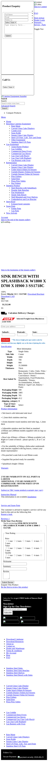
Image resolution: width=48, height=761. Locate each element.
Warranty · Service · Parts (40, 23)
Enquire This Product (9, 585)
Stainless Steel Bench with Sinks (19, 675)
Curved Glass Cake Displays (17, 737)
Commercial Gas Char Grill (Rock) (20, 719)
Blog (8, 655)
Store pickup (39, 18)
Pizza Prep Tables (13, 702)
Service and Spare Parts (10, 505)
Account (4, 217)
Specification (6, 346)
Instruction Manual (8, 494)
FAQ (36, 13)
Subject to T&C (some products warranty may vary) (22, 490)
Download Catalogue (14, 639)
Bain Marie (10, 735)
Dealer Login (39, 20)
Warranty (4, 468)
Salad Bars (10, 699)
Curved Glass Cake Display (17, 686)
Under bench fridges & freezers (18, 690)
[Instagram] (14, 752)
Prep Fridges (11, 697)
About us (10, 644)
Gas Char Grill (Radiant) (16, 722)
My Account (11, 653)
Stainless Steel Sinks (14, 668)
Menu (3, 117)
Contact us (10, 646)
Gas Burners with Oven (15, 724)
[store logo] (14, 96)
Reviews (5, 519)
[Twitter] (20, 752)
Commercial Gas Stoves (16, 717)
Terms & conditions (14, 651)
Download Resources (15, 641)
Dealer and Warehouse (15, 648)
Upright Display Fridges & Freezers (20, 693)
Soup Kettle (11, 739)
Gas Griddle (11, 712)
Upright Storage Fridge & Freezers (20, 695)
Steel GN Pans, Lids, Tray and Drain (21, 744)
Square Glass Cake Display (17, 688)
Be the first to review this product (14, 587)
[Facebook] (18, 752)
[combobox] (13, 103)
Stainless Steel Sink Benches (17, 670)
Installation (32, 497)
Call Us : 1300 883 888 (17, 628)
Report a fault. (7, 514)
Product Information (9, 409)
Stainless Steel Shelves (15, 673)
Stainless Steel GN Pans (16, 746)
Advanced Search (8, 106)
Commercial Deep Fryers (16, 715)
